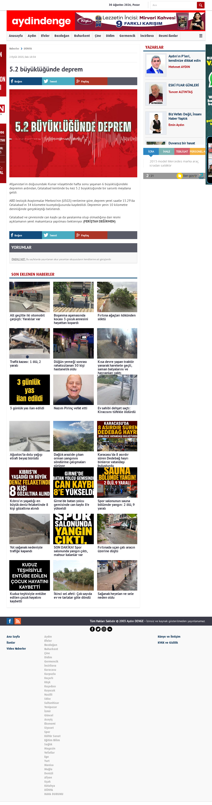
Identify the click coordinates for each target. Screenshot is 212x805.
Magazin (49, 748)
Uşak (47, 781)
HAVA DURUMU (53, 794)
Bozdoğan (61, 36)
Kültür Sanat (52, 736)
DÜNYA (28, 48)
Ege (46, 757)
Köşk (47, 682)
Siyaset (49, 728)
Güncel (48, 715)
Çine (98, 36)
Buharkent (82, 36)
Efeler (45, 36)
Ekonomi (49, 723)
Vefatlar (49, 752)
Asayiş (48, 719)
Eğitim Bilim (52, 740)
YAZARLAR (154, 47)
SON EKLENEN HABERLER (32, 274)
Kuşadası (50, 686)
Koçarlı (48, 678)
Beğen (18, 81)
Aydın (32, 36)
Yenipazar (50, 707)
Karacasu (50, 670)
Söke (47, 699)
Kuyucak (49, 690)
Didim (110, 36)
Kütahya (49, 786)
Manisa (49, 765)
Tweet (53, 81)
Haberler (14, 48)
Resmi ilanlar (168, 36)
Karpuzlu (50, 674)
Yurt (46, 761)
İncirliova (147, 36)
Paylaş (85, 81)
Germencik (127, 36)
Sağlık (48, 744)
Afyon (48, 777)
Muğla (48, 769)
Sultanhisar (51, 703)
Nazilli (48, 694)
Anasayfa (16, 36)
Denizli (48, 773)
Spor (47, 732)
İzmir (47, 711)
